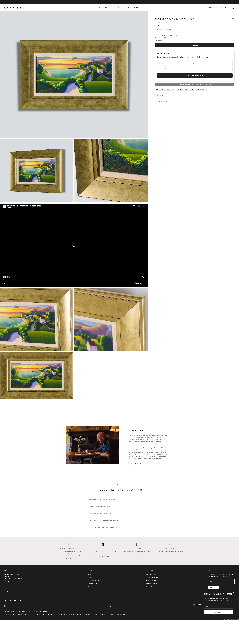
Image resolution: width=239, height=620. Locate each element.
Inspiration (137, 7)
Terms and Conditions (92, 606)
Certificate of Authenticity (165, 89)
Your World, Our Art (93, 580)
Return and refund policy (120, 606)
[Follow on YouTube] (15, 601)
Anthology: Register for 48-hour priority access (119, 2)
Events (126, 7)
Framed (179, 89)
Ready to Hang (200, 89)
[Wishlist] (233, 18)
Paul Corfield (158, 22)
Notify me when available (194, 75)
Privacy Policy (103, 606)
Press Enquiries (92, 586)
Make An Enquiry (151, 574)
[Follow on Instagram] (10, 601)
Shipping (110, 606)
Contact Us (7, 595)
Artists (107, 7)
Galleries (117, 7)
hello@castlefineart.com (11, 591)
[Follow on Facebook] (5, 601)
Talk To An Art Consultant (153, 577)
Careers (90, 577)
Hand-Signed (189, 89)
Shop (99, 7)
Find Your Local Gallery (152, 580)
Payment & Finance (151, 583)
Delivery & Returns (151, 586)
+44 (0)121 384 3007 (9, 587)
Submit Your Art (92, 583)
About (89, 574)
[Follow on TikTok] (20, 601)
